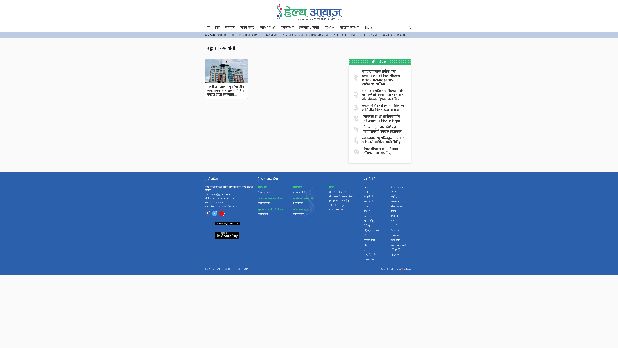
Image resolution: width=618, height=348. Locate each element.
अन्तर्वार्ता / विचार (309, 27)
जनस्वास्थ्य (287, 27)
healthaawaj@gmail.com (217, 194)
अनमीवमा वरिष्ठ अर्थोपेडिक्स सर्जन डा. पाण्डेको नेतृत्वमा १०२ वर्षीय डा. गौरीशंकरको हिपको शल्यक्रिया (383, 95)
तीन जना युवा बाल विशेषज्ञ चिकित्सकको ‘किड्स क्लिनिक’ (382, 129)
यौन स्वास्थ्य (395, 235)
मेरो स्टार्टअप (396, 230)
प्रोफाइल (394, 216)
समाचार (230, 27)
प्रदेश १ (367, 211)
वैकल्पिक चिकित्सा (399, 245)
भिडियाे (367, 226)
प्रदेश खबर (368, 216)
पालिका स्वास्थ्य (349, 27)
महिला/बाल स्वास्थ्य (372, 230)
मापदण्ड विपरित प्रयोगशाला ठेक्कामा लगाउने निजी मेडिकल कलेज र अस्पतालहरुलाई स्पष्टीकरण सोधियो (381, 78)
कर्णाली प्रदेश (369, 197)
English (369, 27)
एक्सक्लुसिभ (396, 192)
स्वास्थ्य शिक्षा (267, 27)
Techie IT (409, 269)
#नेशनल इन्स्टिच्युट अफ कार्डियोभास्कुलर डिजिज (305, 35)
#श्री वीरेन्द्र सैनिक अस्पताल (364, 35)
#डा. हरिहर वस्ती (226, 35)
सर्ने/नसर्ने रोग (396, 250)
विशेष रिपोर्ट (247, 27)
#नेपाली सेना (339, 35)
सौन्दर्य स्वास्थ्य (397, 255)
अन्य (366, 192)
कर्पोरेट (394, 197)
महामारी (394, 226)
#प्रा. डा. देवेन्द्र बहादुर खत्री (394, 35)
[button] (209, 27)
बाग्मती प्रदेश (369, 221)
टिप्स (366, 206)
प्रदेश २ (393, 211)
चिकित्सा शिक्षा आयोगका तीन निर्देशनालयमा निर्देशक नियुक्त (381, 119)
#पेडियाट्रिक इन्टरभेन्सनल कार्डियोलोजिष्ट (258, 35)
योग (365, 235)
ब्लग (392, 221)
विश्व (365, 245)
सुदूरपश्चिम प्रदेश (370, 255)
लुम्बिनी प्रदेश (369, 240)
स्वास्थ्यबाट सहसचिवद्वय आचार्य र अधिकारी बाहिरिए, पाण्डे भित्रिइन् (383, 140)
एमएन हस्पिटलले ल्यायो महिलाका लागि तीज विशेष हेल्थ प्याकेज (383, 108)
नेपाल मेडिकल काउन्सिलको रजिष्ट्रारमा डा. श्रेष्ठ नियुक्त (380, 151)
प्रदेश (328, 27)
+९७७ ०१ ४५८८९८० (214, 202)
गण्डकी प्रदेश (369, 201)
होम (217, 27)
